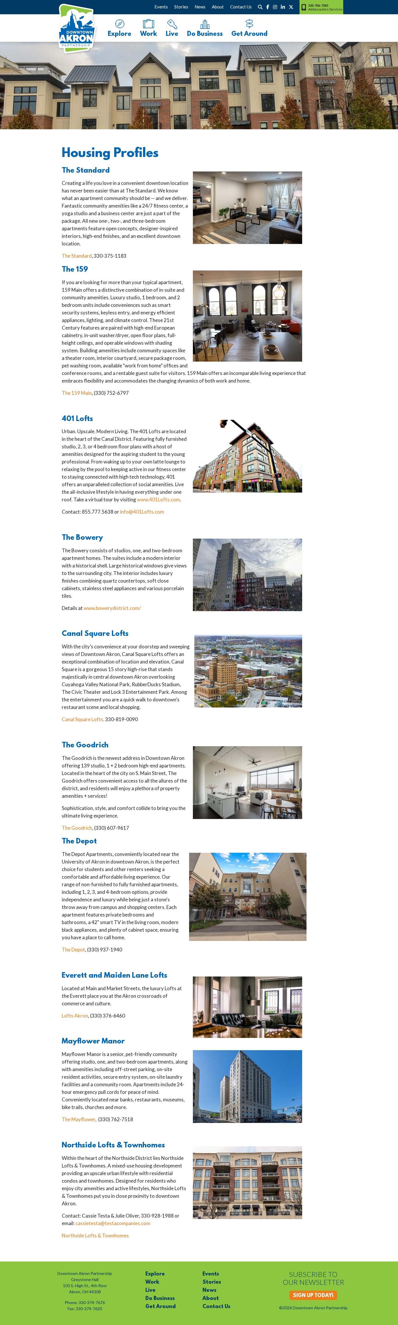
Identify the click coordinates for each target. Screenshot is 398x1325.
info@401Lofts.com (142, 512)
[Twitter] (291, 7)
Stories (181, 6)
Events (161, 6)
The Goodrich (77, 828)
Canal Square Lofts (82, 719)
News (200, 6)
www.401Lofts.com (158, 499)
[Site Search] (260, 7)
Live (172, 34)
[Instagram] (275, 7)
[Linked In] (283, 7)
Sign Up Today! (313, 1296)
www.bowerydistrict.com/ (112, 608)
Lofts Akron (75, 1016)
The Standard (77, 256)
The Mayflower (78, 1119)
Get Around (249, 34)
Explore (119, 34)
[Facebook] (267, 7)
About (218, 6)
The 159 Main (77, 393)
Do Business (205, 34)
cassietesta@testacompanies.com (112, 1223)
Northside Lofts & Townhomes (95, 1235)
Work (148, 34)
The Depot (73, 950)
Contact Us (241, 6)
